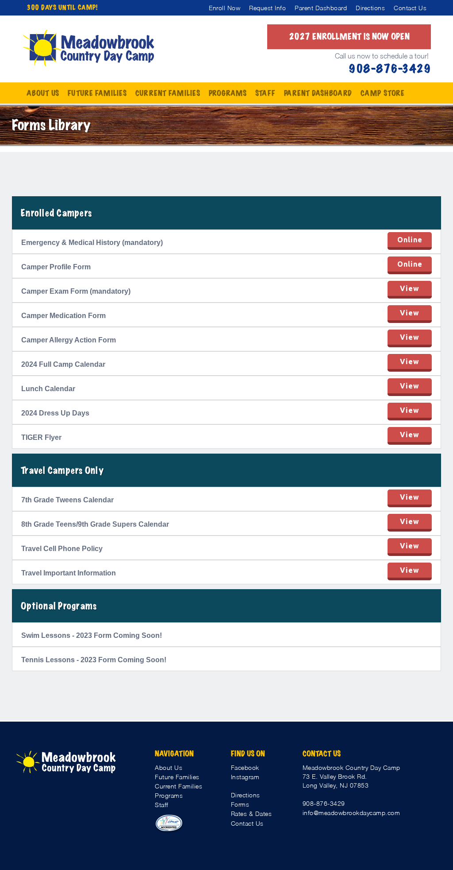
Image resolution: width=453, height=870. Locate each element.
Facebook (245, 767)
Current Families (178, 786)
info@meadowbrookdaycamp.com (351, 812)
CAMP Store (383, 93)
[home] (88, 48)
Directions (245, 795)
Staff (162, 804)
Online (409, 240)
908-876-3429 (324, 803)
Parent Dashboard (318, 93)
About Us (168, 767)
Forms (240, 804)
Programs (169, 795)
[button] (42, 93)
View (409, 288)
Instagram (245, 777)
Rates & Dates (251, 813)
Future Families (177, 777)
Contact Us (247, 823)
